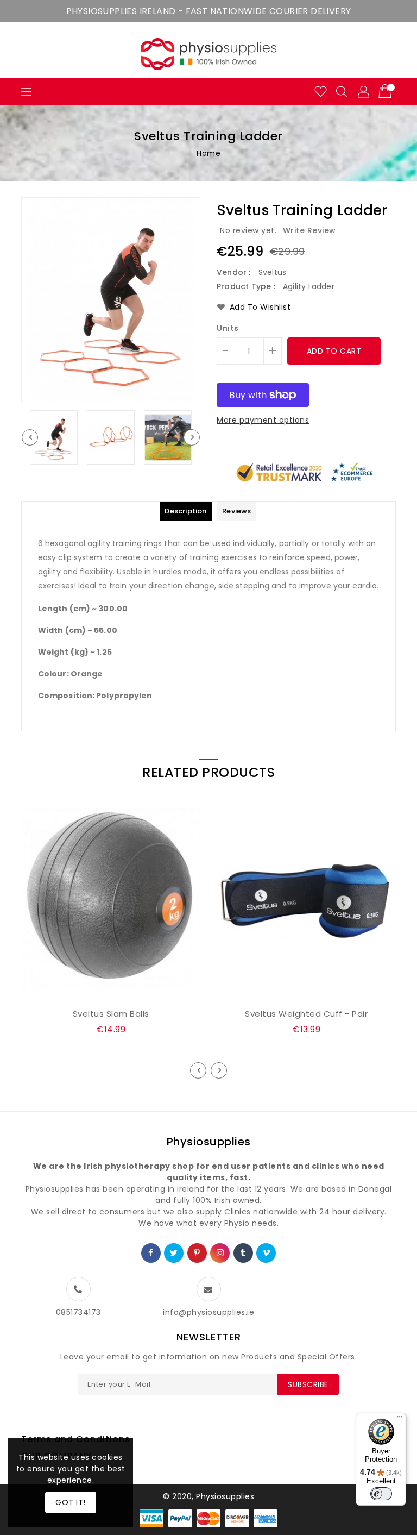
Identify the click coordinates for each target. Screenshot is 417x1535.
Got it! (70, 1502)
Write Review (309, 230)
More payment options (263, 420)
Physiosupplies (209, 1141)
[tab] (185, 511)
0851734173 (78, 1312)
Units (228, 328)
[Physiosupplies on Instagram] (220, 1253)
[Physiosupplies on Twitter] (174, 1253)
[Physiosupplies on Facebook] (151, 1253)
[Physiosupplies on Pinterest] (197, 1253)
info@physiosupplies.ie (208, 1312)
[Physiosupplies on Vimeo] (266, 1253)
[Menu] (399, 1419)
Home (208, 153)
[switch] (381, 1493)
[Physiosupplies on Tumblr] (243, 1253)
